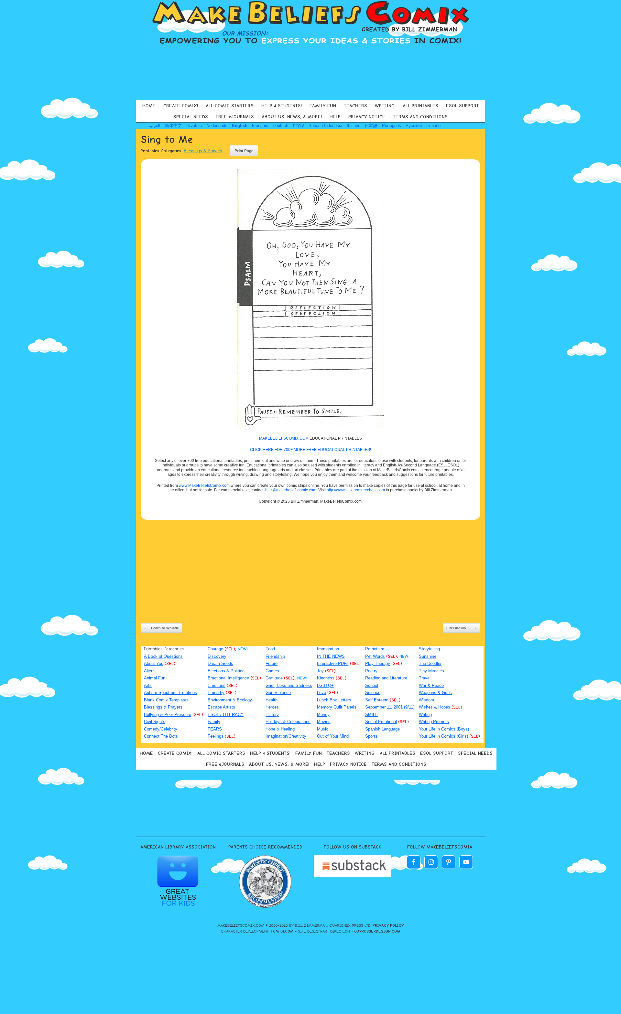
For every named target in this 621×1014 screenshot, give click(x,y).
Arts (148, 685)
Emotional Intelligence (228, 678)
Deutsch (280, 125)
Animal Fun (154, 678)
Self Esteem (376, 700)
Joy (320, 670)
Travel (424, 678)
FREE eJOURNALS (235, 116)
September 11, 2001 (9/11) (389, 707)
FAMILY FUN (323, 105)
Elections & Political (226, 670)
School (371, 685)
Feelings (215, 736)
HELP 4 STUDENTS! (281, 105)
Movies (324, 721)
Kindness (325, 678)
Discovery (217, 656)
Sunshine (427, 656)
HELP (335, 116)
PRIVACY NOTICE (366, 116)
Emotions (216, 685)
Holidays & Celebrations (288, 721)
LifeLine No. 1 (461, 628)
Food (270, 648)
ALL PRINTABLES (420, 105)
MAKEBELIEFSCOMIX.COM (284, 438)
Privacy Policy (388, 925)
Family (214, 721)
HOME (149, 105)
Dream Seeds (220, 663)
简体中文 (173, 125)
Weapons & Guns (435, 692)
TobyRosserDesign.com (376, 931)
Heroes (272, 707)
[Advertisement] (310, 72)
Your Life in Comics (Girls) (443, 736)
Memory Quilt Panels (336, 707)
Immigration (328, 648)
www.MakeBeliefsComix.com (204, 485)
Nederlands (216, 125)
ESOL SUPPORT (462, 105)
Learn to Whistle (161, 628)
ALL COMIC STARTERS (230, 105)
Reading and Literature (386, 678)
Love (321, 692)
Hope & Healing (280, 729)
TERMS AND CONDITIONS (420, 116)
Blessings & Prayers (203, 150)
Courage (215, 648)
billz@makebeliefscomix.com (290, 490)
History (272, 714)
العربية (154, 125)
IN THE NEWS (331, 656)
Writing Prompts (434, 721)
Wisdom (426, 700)
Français (260, 125)
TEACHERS (355, 105)
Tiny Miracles (431, 670)
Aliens (150, 670)
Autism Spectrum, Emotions (170, 692)
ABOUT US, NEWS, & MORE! (292, 116)
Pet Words (375, 656)
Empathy (216, 692)
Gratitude (274, 678)
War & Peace (431, 685)
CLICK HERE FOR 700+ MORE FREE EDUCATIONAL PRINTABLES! (310, 449)
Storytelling (429, 648)
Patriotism (374, 648)
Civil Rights (154, 721)
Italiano (353, 125)
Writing (425, 714)
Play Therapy (377, 663)
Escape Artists (221, 707)
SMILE (371, 714)
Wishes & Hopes (434, 707)
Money (323, 714)
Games (272, 670)
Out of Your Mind (333, 736)
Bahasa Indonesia (325, 125)
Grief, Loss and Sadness (289, 685)
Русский (414, 125)
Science (372, 692)
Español (433, 125)
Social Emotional (381, 721)
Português (391, 125)
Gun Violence (278, 692)
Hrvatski (194, 125)
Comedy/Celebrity (160, 729)
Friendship (275, 656)
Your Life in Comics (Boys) (444, 729)
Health (272, 700)
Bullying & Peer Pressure (167, 714)
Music (322, 729)
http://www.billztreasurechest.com (356, 490)
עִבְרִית (298, 125)
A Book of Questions (163, 656)
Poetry (371, 670)
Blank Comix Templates (166, 700)
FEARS (215, 729)
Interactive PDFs (333, 663)
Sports (371, 736)
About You (153, 663)
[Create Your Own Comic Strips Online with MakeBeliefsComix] (310, 23)
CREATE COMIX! (180, 105)
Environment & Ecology (230, 700)
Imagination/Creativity (286, 736)
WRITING (385, 105)
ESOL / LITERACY (226, 714)
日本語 (371, 125)
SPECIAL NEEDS (190, 116)
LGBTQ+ (325, 685)
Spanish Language (382, 729)
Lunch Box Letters (334, 700)
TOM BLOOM (282, 931)
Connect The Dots (161, 736)
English (239, 125)
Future (272, 663)
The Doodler (430, 663)
